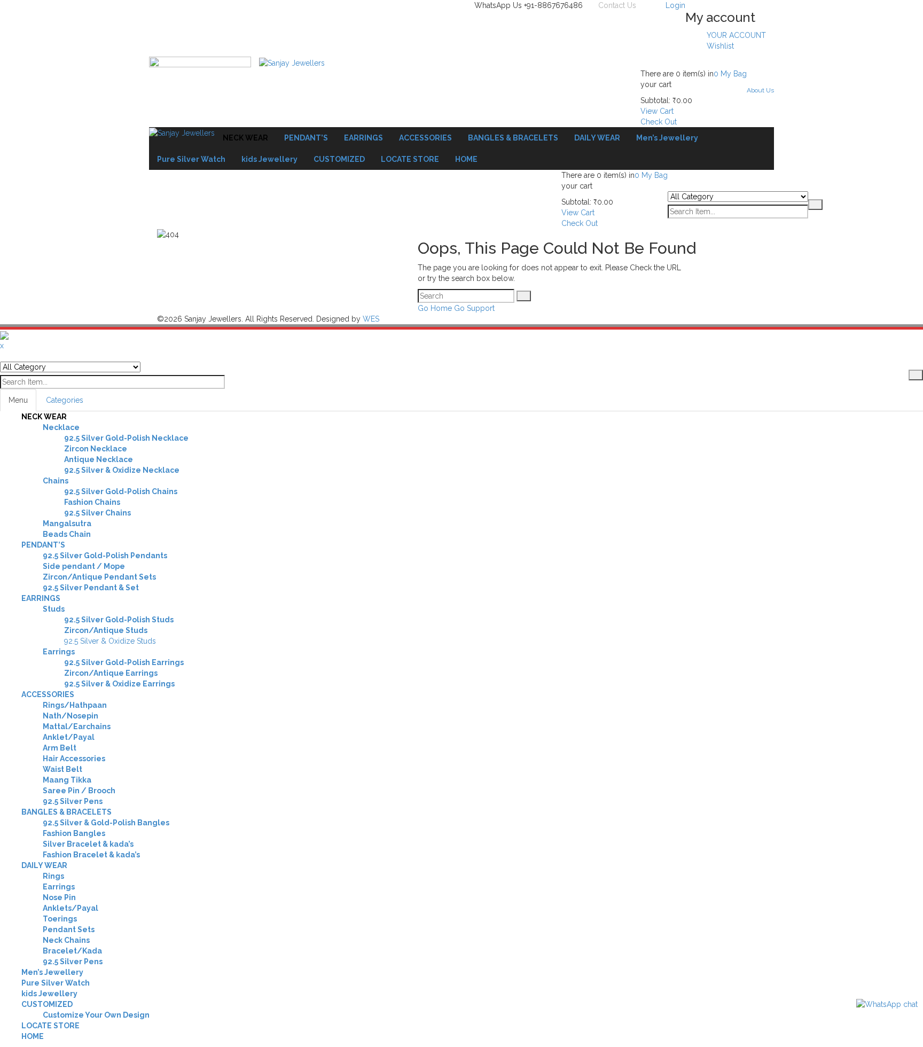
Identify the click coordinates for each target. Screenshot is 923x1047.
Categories (64, 400)
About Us (760, 90)
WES (371, 319)
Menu (18, 400)
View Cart (657, 111)
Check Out (658, 122)
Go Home (435, 308)
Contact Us (617, 5)
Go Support (474, 308)
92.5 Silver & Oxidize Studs (110, 641)
